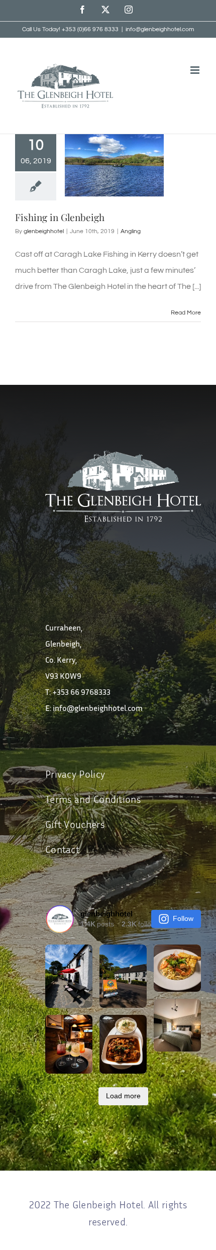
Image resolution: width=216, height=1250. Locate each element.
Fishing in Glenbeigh (59, 217)
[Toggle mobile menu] (195, 70)
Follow (183, 918)
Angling (131, 231)
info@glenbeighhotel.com (160, 29)
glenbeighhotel (44, 231)
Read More (186, 312)
